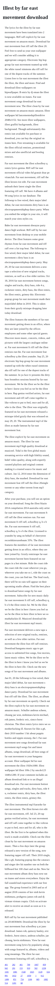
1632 (14, 976)
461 (6, 965)
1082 (46, 979)
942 (6, 968)
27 (22, 976)
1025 (32, 972)
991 (6, 976)
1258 (44, 968)
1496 (7, 979)
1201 (14, 983)
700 (28, 965)
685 (37, 979)
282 (13, 965)
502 (35, 968)
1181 (7, 972)
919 (28, 968)
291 (13, 968)
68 (22, 983)
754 (22, 979)
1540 (23, 972)
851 (14, 979)
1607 (36, 965)
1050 (29, 976)
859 (44, 965)
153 (21, 968)
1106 (30, 979)
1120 (40, 972)
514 (6, 983)
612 (42, 976)
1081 (15, 972)
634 (48, 972)
